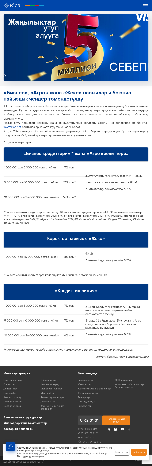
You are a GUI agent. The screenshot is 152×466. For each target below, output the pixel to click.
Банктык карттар (13, 380)
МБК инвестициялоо (51, 388)
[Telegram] (108, 429)
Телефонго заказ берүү (116, 420)
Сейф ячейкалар (12, 405)
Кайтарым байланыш (18, 429)
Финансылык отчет (88, 393)
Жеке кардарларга (17, 373)
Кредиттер (9, 384)
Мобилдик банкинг (13, 401)
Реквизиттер (85, 405)
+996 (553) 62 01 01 (88, 433)
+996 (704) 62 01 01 (91, 441)
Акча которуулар (13, 397)
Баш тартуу (121, 452)
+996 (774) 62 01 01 (88, 437)
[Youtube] (122, 429)
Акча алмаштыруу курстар (23, 417)
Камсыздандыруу (50, 384)
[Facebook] (129, 429)
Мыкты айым (47, 393)
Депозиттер (10, 388)
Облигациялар (48, 380)
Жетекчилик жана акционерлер (94, 388)
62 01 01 (91, 420)
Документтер (48, 401)
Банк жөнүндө (88, 373)
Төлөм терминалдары (52, 397)
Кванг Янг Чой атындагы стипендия (53, 407)
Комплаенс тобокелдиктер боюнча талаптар (129, 385)
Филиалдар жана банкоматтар (25, 423)
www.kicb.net (12, 127)
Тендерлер (84, 397)
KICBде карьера (123, 380)
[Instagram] (115, 429)
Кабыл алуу (139, 452)
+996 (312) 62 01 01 (88, 428)
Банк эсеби (10, 393)
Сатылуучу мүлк (86, 401)
